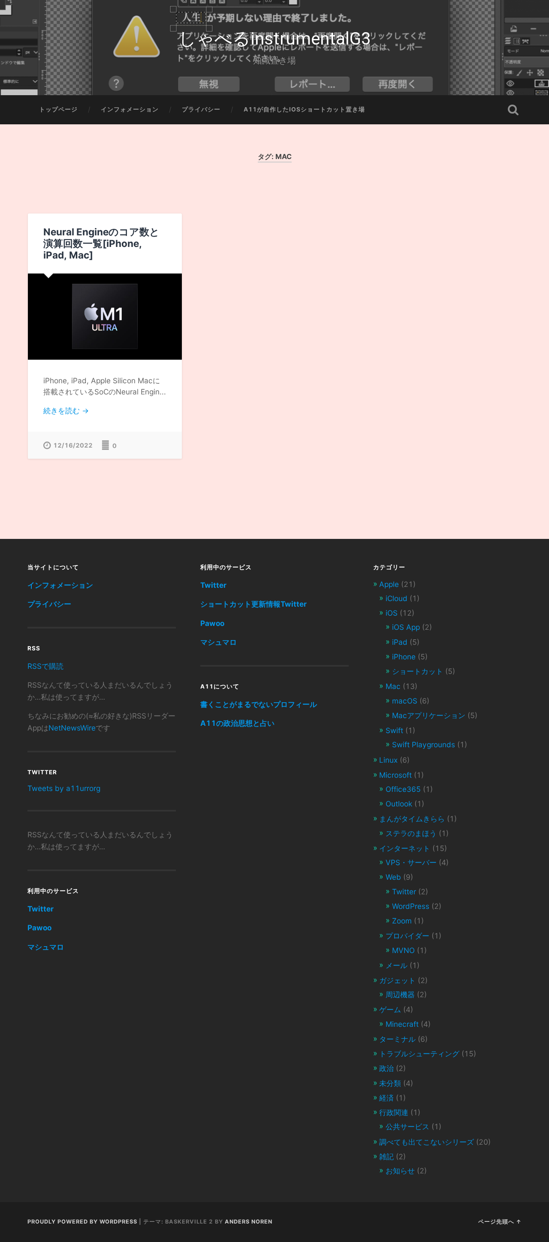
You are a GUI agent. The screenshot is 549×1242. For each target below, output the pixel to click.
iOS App (406, 627)
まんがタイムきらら (412, 818)
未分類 (390, 1083)
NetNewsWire (72, 727)
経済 (386, 1097)
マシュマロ (45, 946)
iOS (392, 612)
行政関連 (393, 1112)
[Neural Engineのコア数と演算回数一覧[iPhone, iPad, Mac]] (105, 317)
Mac (393, 686)
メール (396, 965)
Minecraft (402, 1023)
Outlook (399, 803)
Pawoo (39, 927)
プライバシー (201, 109)
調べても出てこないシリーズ (426, 1141)
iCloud (396, 598)
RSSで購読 (45, 666)
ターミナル (397, 1039)
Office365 (403, 789)
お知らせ (400, 1170)
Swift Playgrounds (423, 744)
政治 (386, 1068)
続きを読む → (66, 410)
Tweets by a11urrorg (63, 788)
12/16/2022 (73, 445)
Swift (394, 730)
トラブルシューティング (419, 1053)
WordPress (410, 906)
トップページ (58, 109)
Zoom (402, 920)
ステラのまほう (411, 833)
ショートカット (417, 671)
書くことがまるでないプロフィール (258, 704)
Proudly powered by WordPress (82, 1221)
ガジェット (397, 980)
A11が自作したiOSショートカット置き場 (304, 109)
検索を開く (513, 109)
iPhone (404, 656)
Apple (389, 584)
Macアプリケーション (428, 715)
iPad (399, 642)
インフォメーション (130, 109)
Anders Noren (248, 1221)
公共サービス (407, 1126)
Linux (388, 759)
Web (393, 876)
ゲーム (390, 1009)
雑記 (386, 1156)
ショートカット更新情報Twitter (253, 603)
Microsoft (395, 774)
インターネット (404, 848)
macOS (404, 700)
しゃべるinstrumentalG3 (274, 38)
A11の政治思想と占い (237, 723)
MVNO (403, 950)
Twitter (40, 908)
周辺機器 (400, 994)
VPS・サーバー (411, 862)
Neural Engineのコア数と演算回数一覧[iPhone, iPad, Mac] (101, 243)
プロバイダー (407, 935)
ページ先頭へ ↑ (500, 1221)
